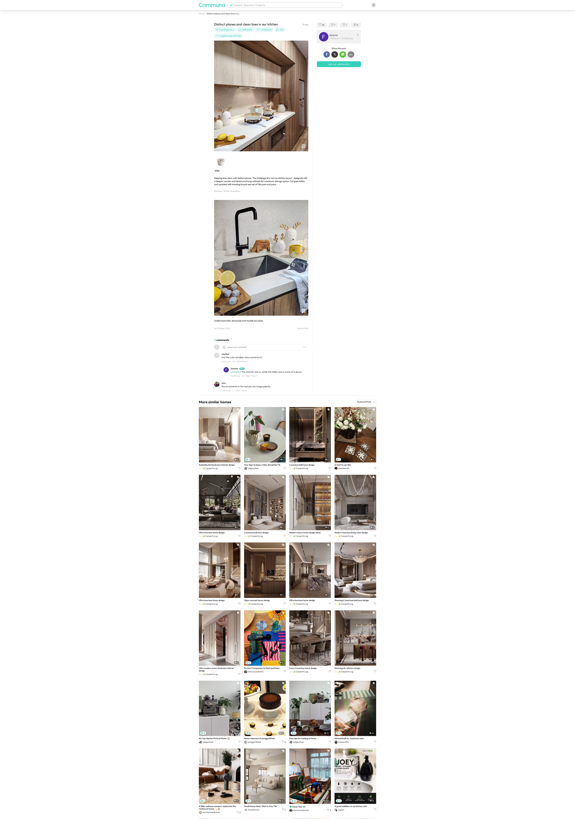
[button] (285, 5)
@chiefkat (236, 371)
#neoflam (235, 191)
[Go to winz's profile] (216, 385)
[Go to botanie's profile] (226, 370)
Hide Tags (224, 147)
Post (304, 347)
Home (202, 13)
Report (245, 361)
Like (233, 361)
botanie (234, 368)
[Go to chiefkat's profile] (216, 356)
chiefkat (225, 354)
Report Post (302, 328)
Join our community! (339, 64)
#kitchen (218, 191)
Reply (238, 361)
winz (223, 383)
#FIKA (226, 191)
